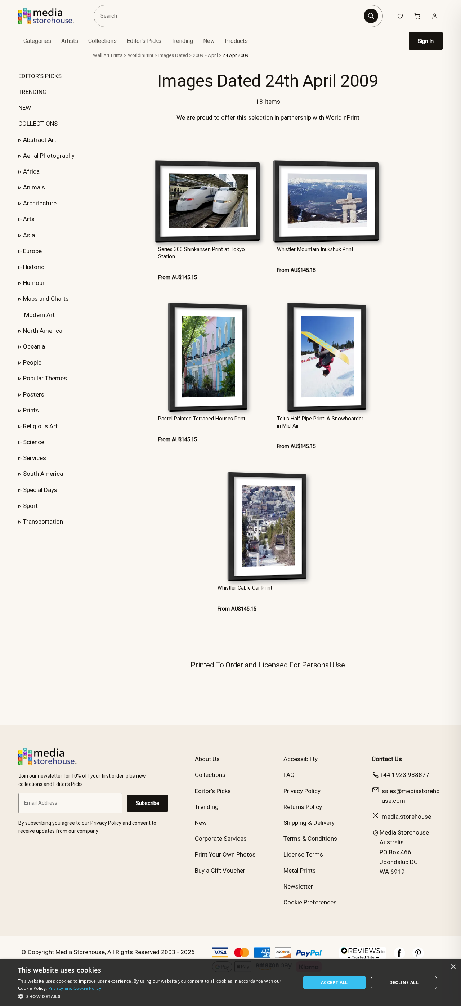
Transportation (43, 521)
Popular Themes (45, 378)
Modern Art (39, 314)
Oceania (34, 346)
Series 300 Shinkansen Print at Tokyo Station (201, 252)
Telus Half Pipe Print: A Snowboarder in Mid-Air (320, 422)
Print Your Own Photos (225, 854)
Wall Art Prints (107, 55)
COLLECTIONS (38, 123)
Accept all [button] (334, 982)
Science (33, 442)
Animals (34, 187)
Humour (34, 282)
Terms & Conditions (310, 838)
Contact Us (387, 759)
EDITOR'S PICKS (40, 76)
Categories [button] (37, 40)
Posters (33, 394)
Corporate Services (221, 838)
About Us (207, 759)
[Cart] (417, 16)
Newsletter (298, 886)
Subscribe (147, 803)
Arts (29, 219)
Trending (182, 40)
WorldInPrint (141, 55)
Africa (31, 171)
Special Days (40, 489)
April (213, 55)
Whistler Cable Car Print (245, 588)
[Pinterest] (418, 956)
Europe (32, 251)
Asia (29, 235)
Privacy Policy (302, 791)
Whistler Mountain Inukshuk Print (315, 249)
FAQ (289, 774)
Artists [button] (69, 40)
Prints (31, 410)
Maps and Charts (46, 298)
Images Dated (173, 55)
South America (43, 473)
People (32, 362)
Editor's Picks (144, 40)
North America (42, 330)
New (209, 40)
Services (34, 457)
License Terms (303, 854)
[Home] (51, 16)
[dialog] (230, 982)
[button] (155, 996)
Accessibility (300, 759)
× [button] (453, 967)
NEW (24, 107)
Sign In (426, 41)
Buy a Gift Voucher (220, 870)
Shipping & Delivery (309, 822)
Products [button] (236, 40)
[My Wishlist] (400, 16)
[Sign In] (435, 16)
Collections (102, 40)
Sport (30, 505)
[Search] (371, 16)
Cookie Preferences (310, 902)
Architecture (40, 203)
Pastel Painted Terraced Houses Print (201, 419)
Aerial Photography (49, 155)
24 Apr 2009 (235, 55)
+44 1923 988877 (404, 774)
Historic (33, 266)
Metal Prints (299, 870)
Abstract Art (39, 139)
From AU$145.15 (177, 277)
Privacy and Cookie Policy (75, 988)
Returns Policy (302, 806)
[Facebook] (399, 956)
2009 (198, 55)
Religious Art (40, 426)
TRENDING (32, 91)
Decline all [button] (404, 982)
